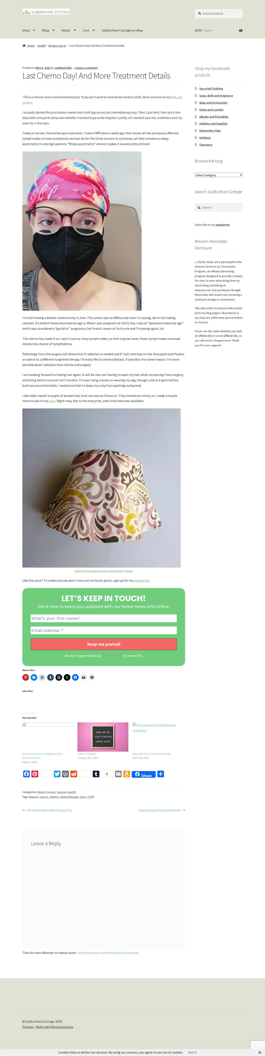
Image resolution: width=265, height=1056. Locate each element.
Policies (28, 1027)
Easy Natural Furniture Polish (160, 810)
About (66, 30)
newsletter (141, 580)
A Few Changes (86, 754)
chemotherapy (69, 797)
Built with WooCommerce (54, 1027)
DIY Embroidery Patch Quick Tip (49, 810)
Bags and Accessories (213, 102)
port (83, 797)
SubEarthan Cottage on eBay (122, 30)
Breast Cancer (57, 45)
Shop (26, 30)
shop (51, 401)
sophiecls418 (63, 68)
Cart (86, 30)
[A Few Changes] (102, 737)
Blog (45, 30)
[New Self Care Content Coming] (157, 737)
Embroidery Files (210, 130)
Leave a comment (86, 68)
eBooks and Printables (213, 117)
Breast (33, 797)
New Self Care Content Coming (151, 754)
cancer (43, 797)
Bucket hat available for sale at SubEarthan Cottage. (104, 571)
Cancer (61, 792)
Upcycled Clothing (211, 88)
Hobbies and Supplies (213, 123)
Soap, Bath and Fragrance (216, 95)
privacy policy (112, 656)
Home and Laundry (211, 109)
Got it (192, 1052)
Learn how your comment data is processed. (108, 953)
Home (31, 45)
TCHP (90, 797)
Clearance (205, 145)
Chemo (53, 797)
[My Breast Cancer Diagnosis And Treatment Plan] (47, 737)
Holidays (205, 137)
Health (42, 45)
